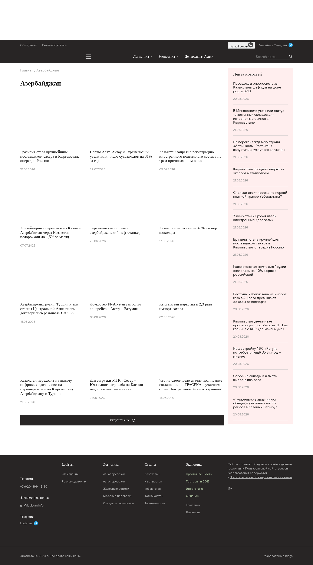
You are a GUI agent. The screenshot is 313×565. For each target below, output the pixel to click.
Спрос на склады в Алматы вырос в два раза (255, 378)
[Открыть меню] (88, 56)
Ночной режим (239, 46)
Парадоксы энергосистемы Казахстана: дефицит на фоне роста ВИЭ (257, 87)
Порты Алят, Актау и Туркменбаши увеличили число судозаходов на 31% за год (121, 156)
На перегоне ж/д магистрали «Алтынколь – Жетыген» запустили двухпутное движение (259, 145)
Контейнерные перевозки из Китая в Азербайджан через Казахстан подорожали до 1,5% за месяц (50, 232)
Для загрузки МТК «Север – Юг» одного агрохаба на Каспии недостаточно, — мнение (116, 384)
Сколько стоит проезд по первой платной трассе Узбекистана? (260, 194)
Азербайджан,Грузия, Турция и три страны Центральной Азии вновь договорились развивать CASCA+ (49, 308)
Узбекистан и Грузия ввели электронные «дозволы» (254, 218)
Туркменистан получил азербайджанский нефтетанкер (115, 230)
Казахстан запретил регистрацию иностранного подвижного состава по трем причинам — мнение (190, 156)
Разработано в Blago (278, 556)
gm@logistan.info (32, 505)
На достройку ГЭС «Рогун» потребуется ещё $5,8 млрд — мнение (257, 352)
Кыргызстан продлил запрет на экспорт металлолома (258, 171)
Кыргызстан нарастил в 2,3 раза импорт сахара (185, 306)
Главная (26, 70)
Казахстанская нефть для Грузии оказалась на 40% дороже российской (259, 270)
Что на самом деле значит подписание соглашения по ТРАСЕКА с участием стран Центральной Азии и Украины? (190, 384)
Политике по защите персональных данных (261, 477)
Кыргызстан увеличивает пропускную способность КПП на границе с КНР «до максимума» (260, 325)
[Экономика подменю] (177, 57)
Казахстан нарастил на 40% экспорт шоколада (189, 230)
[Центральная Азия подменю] (213, 57)
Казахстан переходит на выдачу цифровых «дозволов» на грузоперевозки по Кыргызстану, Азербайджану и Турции (47, 387)
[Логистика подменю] (151, 57)
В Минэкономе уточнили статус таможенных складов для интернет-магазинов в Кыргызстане (258, 116)
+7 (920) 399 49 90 (33, 486)
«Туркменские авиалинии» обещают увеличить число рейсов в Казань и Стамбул (255, 403)
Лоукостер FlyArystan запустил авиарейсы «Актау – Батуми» (115, 306)
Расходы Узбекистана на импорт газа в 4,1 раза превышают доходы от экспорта (259, 298)
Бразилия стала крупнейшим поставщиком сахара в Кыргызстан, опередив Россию (49, 156)
